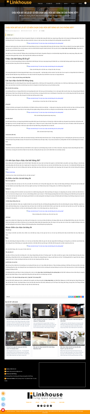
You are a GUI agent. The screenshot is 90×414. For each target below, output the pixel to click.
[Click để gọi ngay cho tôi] (3, 410)
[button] (61, 3)
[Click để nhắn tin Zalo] (3, 404)
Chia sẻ (8, 296)
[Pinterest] (48, 406)
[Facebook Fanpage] (38, 406)
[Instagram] (41, 406)
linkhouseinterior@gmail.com (15, 371)
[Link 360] (3, 393)
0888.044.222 (13, 369)
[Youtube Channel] (45, 406)
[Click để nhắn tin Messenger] (3, 399)
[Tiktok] (51, 406)
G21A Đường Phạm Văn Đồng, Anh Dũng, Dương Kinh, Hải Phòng (18, 376)
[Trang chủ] (18, 3)
